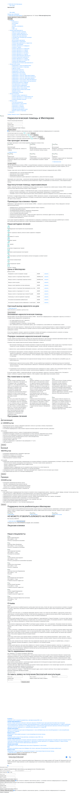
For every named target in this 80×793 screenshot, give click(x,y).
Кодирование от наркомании (19, 41)
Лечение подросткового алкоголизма (21, 86)
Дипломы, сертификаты (17, 26)
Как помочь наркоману (35, 748)
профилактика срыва (57, 514)
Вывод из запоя (13, 100)
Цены (13, 27)
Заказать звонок (12, 129)
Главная (9, 114)
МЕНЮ (9, 18)
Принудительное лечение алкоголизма (21, 89)
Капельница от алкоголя (17, 105)
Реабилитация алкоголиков (18, 72)
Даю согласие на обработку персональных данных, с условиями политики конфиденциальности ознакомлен (34, 131)
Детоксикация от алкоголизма (19, 103)
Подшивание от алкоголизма (19, 74)
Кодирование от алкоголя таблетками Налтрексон (24, 76)
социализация (10, 514)
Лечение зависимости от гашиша (20, 58)
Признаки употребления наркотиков (15, 748)
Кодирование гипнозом (17, 92)
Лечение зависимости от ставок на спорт (22, 98)
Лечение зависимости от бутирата (20, 52)
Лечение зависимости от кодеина (20, 50)
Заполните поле (11, 672)
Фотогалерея (15, 23)
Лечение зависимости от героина (20, 54)
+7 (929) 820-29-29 (14, 4)
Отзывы (14, 24)
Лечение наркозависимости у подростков (22, 43)
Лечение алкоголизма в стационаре (20, 67)
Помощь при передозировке (19, 61)
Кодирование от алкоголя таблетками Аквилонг (23, 78)
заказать (46, 273)
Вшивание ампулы (16, 90)
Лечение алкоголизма (15, 64)
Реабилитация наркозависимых (19, 36)
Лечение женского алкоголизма (19, 88)
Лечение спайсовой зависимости (20, 34)
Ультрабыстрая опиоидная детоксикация (22, 37)
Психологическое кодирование (19, 85)
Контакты (12, 112)
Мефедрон (27, 748)
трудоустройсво (33, 514)
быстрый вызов (21, 521)
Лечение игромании (14, 93)
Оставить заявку (12, 163)
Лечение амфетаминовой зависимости (21, 55)
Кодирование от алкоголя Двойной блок (21, 65)
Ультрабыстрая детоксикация (60, 739)
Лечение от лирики (16, 47)
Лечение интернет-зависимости (19, 95)
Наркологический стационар (19, 31)
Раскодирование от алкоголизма (20, 83)
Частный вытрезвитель (17, 102)
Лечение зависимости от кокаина (20, 51)
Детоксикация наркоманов (18, 40)
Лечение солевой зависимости (19, 33)
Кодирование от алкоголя (18, 71)
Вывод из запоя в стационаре (19, 110)
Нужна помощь (11, 312)
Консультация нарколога (18, 69)
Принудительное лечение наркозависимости (22, 62)
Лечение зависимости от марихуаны (20, 48)
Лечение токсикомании (17, 44)
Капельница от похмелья (18, 106)
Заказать (33, 133)
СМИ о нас (14, 28)
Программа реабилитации (55, 748)
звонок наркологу (12, 17)
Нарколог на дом (16, 68)
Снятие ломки (15, 38)
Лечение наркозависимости (16, 30)
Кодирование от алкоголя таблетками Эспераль (23, 75)
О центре (12, 20)
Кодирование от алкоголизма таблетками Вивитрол (24, 79)
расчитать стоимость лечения (7, 780)
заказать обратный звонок (6, 790)
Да (8, 772)
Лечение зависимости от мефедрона (20, 45)
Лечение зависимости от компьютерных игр (22, 96)
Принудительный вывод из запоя (20, 109)
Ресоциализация (45, 748)
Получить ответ (25, 681)
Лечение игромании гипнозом (19, 99)
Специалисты (15, 21)
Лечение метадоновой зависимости (20, 57)
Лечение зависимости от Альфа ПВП (20, 59)
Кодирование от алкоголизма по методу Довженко (24, 81)
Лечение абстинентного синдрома (20, 82)
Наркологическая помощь (18, 107)
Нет (11, 772)
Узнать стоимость (22, 17)
